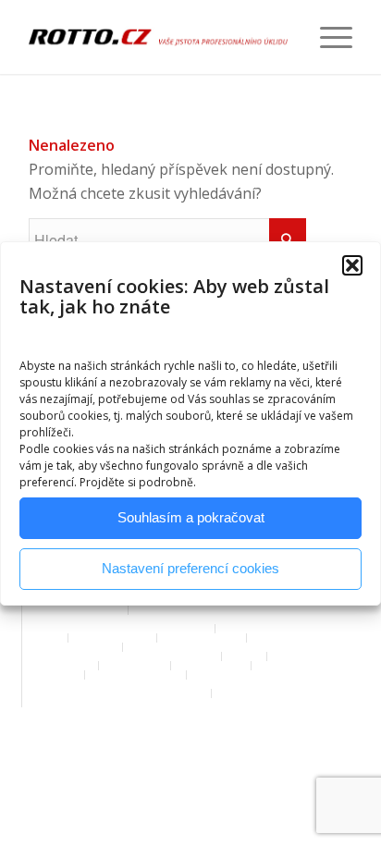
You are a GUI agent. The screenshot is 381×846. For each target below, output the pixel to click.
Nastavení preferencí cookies (190, 568)
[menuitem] (326, 37)
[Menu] (326, 37)
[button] (352, 265)
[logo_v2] (158, 37)
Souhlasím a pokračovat (190, 517)
